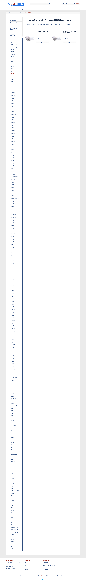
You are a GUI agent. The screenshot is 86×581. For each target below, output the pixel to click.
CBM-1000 (13, 92)
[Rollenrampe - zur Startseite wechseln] (15, 5)
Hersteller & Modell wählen (15, 39)
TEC (11, 525)
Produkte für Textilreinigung (13, 35)
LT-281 (12, 355)
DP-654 (12, 287)
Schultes (12, 510)
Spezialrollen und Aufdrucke (13, 29)
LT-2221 (12, 347)
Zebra (12, 549)
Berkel (12, 58)
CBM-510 (13, 119)
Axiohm (12, 51)
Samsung (13, 505)
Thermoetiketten (13, 32)
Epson (12, 411)
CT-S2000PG (13, 215)
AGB (25, 568)
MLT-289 (12, 364)
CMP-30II (13, 193)
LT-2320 (12, 350)
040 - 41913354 (10, 567)
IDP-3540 (13, 320)
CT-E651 (12, 201)
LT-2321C (13, 353)
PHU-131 (12, 379)
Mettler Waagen (14, 454)
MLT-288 (12, 363)
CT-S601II (13, 236)
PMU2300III (13, 388)
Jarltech (12, 442)
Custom (12, 396)
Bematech (13, 54)
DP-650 (12, 285)
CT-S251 (12, 220)
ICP (11, 434)
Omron (12, 483)
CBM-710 (13, 127)
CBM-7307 (13, 135)
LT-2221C (13, 349)
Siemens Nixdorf (14, 519)
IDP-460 (12, 337)
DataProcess (13, 401)
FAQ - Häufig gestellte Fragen (48, 563)
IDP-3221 (13, 304)
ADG (12, 41)
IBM (11, 430)
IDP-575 (12, 342)
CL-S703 (12, 177)
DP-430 (12, 263)
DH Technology (14, 405)
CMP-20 (12, 184)
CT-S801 (12, 241)
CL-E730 (12, 160)
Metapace (13, 451)
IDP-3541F (13, 325)
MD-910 (12, 360)
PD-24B (12, 375)
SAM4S (12, 503)
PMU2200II (13, 385)
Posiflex (12, 495)
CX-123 (12, 250)
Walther (12, 541)
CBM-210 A (13, 95)
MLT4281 (13, 372)
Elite (12, 408)
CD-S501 (12, 147)
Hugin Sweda (13, 425)
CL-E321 (12, 154)
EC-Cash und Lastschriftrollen (13, 25)
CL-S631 (12, 166)
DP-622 (12, 279)
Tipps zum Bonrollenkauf (48, 570)
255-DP (12, 84)
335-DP (12, 86)
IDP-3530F (13, 317)
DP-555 (12, 265)
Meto (12, 452)
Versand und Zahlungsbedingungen (32, 563)
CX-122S (12, 249)
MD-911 (12, 361)
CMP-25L (12, 189)
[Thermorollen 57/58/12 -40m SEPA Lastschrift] (57, 38)
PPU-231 (12, 390)
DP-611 (12, 271)
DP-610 (12, 269)
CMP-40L (12, 196)
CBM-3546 (13, 116)
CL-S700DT (13, 173)
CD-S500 (12, 146)
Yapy (12, 548)
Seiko (12, 512)
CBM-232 (13, 101)
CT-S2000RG (13, 219)
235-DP (12, 81)
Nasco (12, 464)
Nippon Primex (14, 469)
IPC (11, 440)
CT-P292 (12, 206)
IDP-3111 (13, 301)
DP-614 (12, 274)
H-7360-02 (13, 298)
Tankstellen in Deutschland (48, 568)
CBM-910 (13, 139)
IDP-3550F (13, 333)
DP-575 (12, 266)
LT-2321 (12, 352)
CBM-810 (13, 138)
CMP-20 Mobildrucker (15, 185)
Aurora (12, 49)
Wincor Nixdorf (14, 544)
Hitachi (12, 422)
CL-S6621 (13, 168)
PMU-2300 (13, 382)
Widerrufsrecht (28, 565)
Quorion (12, 500)
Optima (12, 485)
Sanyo (12, 507)
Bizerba (12, 63)
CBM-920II (13, 144)
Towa (12, 531)
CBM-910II (13, 141)
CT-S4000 (13, 230)
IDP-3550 (13, 331)
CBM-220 (13, 97)
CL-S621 (12, 165)
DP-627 (12, 282)
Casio (12, 69)
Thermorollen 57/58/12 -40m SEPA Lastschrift (69, 32)
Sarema (12, 508)
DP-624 (12, 280)
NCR (12, 466)
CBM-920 (13, 143)
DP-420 (12, 261)
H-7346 (12, 295)
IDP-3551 (13, 334)
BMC (12, 64)
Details (42, 42)
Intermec (12, 439)
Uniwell (12, 534)
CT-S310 (12, 227)
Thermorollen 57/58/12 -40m (42, 31)
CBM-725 (13, 131)
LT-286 (12, 356)
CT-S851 (12, 244)
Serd (12, 514)
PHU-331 (12, 380)
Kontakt (26, 562)
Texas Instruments (14, 527)
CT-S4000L (13, 231)
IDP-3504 (13, 314)
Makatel (12, 447)
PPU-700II (13, 393)
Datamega (13, 400)
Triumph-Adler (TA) (14, 532)
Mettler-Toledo (14, 456)
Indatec (12, 435)
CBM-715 (13, 128)
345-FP (12, 87)
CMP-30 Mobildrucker (15, 192)
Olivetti (12, 480)
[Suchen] (49, 4)
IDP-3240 (13, 306)
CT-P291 (12, 204)
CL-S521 (12, 163)
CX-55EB (12, 253)
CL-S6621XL (13, 170)
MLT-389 (12, 368)
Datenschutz (27, 566)
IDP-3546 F (13, 330)
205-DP (12, 78)
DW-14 (12, 293)
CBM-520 (13, 120)
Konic (12, 446)
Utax (12, 536)
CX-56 (12, 255)
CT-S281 (12, 223)
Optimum (13, 486)
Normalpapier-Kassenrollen (15, 22)
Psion (12, 498)
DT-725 (12, 291)
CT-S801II (13, 242)
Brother (12, 66)
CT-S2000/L (13, 212)
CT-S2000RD (13, 217)
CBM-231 (13, 100)
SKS (11, 522)
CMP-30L (12, 195)
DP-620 (12, 277)
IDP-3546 (13, 328)
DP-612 (12, 272)
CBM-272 (13, 109)
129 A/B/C (13, 74)
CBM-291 (13, 111)
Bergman (12, 56)
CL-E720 (12, 157)
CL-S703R (13, 179)
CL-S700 (12, 171)
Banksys (12, 52)
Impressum (27, 569)
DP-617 (12, 276)
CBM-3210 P (13, 114)
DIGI (12, 406)
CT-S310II (13, 228)
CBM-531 (13, 124)
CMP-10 (12, 181)
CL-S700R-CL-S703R (14, 176)
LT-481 (12, 358)
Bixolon (12, 61)
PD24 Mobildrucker (14, 377)
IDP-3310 (13, 307)
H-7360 (12, 296)
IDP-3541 (13, 323)
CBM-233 (13, 103)
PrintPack (13, 497)
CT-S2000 (13, 211)
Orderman (13, 488)
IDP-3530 (13, 315)
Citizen (12, 73)
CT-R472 (12, 209)
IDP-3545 (13, 326)
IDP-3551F (13, 336)
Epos (12, 410)
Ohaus (12, 474)
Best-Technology (14, 59)
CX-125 (12, 252)
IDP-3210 (13, 303)
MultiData (13, 461)
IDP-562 (12, 341)
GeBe (12, 417)
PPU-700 (12, 391)
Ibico (12, 429)
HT (11, 423)
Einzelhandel (45, 562)
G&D (12, 415)
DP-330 (12, 260)
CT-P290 (12, 203)
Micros (12, 457)
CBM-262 (13, 106)
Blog (11, 18)
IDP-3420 (13, 309)
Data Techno (13, 398)
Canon (12, 68)
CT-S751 (12, 239)
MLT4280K (13, 371)
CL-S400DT (13, 162)
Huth (12, 427)
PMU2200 (13, 383)
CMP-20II (13, 187)
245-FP (12, 82)
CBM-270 (13, 108)
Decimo (12, 403)
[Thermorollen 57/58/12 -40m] (30, 38)
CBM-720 (13, 130)
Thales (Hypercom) (14, 529)
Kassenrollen (45, 566)
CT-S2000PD (13, 214)
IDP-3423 (13, 312)
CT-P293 (12, 208)
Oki (11, 476)
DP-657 (12, 288)
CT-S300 (12, 225)
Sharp (12, 517)
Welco (12, 543)
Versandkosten (41, 575)
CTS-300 (12, 247)
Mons (12, 459)
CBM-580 (13, 125)
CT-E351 (12, 200)
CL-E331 (12, 155)
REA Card (13, 502)
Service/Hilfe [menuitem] (76, 1)
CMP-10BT (13, 182)
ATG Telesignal (14, 47)
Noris (12, 473)
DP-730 (12, 290)
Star (11, 524)
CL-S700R (13, 174)
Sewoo (12, 515)
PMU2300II (13, 387)
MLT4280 (13, 369)
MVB (12, 463)
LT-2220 (12, 345)
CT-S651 (12, 238)
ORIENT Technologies (15, 490)
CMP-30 (12, 190)
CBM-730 (13, 133)
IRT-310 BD (13, 344)
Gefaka (12, 418)
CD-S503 (12, 149)
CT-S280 (12, 222)
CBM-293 (13, 112)
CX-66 (12, 257)
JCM (11, 444)
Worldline (13, 546)
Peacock (12, 493)
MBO (12, 449)
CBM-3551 (13, 117)
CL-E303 (12, 152)
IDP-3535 (13, 318)
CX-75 (12, 258)
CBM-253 (13, 105)
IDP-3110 (13, 299)
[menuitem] (40, 4)
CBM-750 (13, 136)
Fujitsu (12, 413)
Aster (12, 46)
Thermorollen (13, 20)
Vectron (12, 537)
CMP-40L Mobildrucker (15, 198)
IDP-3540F (13, 322)
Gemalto (12, 420)
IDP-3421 (13, 311)
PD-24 (12, 374)
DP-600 (12, 268)
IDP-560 (12, 339)
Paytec (12, 491)
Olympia (12, 481)
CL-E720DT (13, 158)
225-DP (12, 79)
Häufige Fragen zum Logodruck (49, 565)
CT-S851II (13, 246)
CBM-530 (13, 122)
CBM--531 (13, 90)
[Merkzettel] (63, 4)
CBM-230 (13, 98)
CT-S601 (12, 234)
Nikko (12, 468)
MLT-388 (12, 366)
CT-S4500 (13, 233)
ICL (11, 432)
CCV (11, 71)
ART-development (14, 44)
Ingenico (12, 437)
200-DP (12, 76)
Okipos (12, 478)
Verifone (12, 539)
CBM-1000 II (13, 93)
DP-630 (12, 284)
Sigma (12, 520)
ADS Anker (13, 42)
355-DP (12, 89)
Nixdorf (12, 471)
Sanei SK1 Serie (14, 394)
